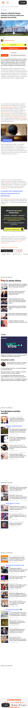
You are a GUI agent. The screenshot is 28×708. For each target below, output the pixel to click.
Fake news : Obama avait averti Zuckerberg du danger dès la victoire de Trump (16, 293)
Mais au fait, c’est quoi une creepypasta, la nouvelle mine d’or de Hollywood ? (17, 622)
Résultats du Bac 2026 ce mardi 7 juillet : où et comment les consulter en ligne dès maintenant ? (17, 586)
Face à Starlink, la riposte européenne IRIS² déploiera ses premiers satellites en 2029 (17, 456)
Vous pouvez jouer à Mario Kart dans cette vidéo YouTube (17, 577)
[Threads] (23, 702)
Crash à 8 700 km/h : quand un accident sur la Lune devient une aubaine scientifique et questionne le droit (18, 508)
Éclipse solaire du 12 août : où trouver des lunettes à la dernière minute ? (17, 363)
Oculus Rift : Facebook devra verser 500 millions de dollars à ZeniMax (17, 314)
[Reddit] (16, 702)
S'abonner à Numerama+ (12, 229)
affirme (8, 181)
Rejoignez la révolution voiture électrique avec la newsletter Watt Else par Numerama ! (14, 355)
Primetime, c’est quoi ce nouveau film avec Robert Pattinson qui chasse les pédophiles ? (18, 489)
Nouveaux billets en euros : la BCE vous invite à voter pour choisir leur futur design (13, 372)
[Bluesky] (21, 702)
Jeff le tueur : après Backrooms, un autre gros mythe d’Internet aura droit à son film (17, 439)
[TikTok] (7, 702)
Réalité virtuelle (17, 254)
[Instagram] (12, 702)
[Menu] (8, 3)
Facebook (23, 118)
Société (4, 10)
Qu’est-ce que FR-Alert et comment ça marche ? (16, 524)
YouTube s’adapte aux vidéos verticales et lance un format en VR (17, 321)
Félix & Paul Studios (15, 116)
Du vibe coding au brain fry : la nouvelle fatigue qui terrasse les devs (13, 369)
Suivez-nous (5, 55)
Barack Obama (6, 254)
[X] (9, 702)
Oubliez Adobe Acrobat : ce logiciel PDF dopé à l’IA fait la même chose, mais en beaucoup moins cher (17, 285)
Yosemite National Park (7, 107)
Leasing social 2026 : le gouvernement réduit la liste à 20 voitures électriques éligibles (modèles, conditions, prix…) (18, 570)
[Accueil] (3, 3)
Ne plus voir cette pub (6, 277)
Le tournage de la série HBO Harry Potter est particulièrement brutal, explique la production (13, 376)
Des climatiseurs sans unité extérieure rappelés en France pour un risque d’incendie (17, 559)
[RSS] (18, 702)
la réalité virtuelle (19, 78)
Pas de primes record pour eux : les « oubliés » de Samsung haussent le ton (17, 603)
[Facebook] (14, 702)
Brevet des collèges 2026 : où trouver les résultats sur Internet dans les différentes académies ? (18, 595)
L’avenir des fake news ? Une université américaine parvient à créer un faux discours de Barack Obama (17, 301)
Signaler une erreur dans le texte (9, 247)
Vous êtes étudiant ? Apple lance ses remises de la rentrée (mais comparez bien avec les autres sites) (18, 430)
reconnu (10, 199)
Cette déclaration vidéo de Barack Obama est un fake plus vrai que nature (17, 307)
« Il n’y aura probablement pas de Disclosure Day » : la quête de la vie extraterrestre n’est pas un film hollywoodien (18, 614)
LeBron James (4, 188)
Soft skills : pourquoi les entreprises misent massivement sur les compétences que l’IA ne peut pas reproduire (18, 497)
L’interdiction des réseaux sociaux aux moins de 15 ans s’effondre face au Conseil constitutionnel (17, 420)
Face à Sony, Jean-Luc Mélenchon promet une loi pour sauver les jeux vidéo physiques (17, 639)
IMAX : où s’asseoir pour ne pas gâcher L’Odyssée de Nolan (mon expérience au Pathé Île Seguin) (14, 379)
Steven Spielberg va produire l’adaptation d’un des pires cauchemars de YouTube (17, 631)
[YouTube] (5, 702)
